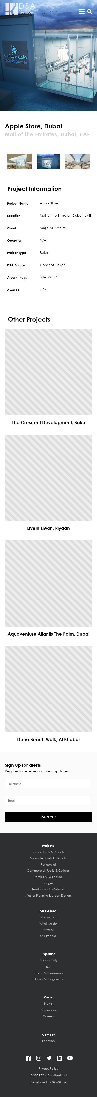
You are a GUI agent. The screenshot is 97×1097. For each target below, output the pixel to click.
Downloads (48, 1010)
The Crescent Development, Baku (48, 422)
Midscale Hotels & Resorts (48, 858)
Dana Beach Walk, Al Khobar (48, 739)
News (48, 1003)
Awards (48, 929)
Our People (48, 935)
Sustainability (48, 960)
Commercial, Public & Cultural (48, 870)
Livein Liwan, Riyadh (48, 528)
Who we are (48, 917)
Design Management (48, 972)
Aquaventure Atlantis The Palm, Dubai (48, 634)
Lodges (48, 883)
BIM (48, 966)
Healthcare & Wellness (48, 889)
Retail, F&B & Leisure (48, 876)
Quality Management (48, 979)
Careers (48, 1016)
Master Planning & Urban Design (48, 895)
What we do (48, 923)
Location (48, 1040)
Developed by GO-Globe (48, 1082)
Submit (48, 817)
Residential (48, 864)
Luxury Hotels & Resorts (48, 852)
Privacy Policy (48, 1068)
